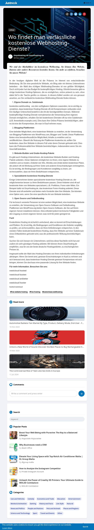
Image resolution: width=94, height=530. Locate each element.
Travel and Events (47, 513)
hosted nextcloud (16, 287)
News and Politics (18, 508)
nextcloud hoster (17, 282)
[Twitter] (76, 14)
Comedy (31, 499)
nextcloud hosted (17, 270)
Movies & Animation (19, 504)
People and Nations (35, 508)
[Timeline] (67, 14)
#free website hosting (19, 292)
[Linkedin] (80, 14)
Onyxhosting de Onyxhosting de (29, 55)
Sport (35, 513)
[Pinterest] (84, 14)
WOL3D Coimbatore (30, 486)
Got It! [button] (85, 527)
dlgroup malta (28, 462)
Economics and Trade (45, 499)
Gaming (33, 504)
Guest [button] (87, 3)
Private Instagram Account (33, 471)
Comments (70, 56)
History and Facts (46, 504)
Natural (70, 504)
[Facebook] (71, 14)
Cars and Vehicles (17, 499)
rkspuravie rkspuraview (31, 438)
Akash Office (27, 448)
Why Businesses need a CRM (33, 444)
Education (61, 499)
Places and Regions (71, 508)
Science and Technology (20, 513)
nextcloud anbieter (18, 278)
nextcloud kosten (17, 274)
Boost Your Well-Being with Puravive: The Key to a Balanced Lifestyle (48, 434)
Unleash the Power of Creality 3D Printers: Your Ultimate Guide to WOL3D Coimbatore (51, 481)
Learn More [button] (7, 528)
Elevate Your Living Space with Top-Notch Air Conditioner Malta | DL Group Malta (51, 457)
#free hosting (34, 292)
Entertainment (74, 499)
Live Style (60, 504)
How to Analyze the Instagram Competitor (40, 468)
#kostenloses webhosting (52, 292)
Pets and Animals (53, 508)
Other (11, 30)
